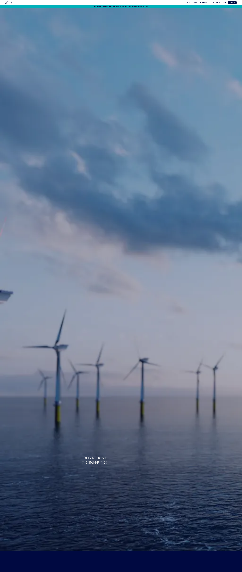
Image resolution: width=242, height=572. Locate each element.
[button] (195, 2)
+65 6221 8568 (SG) (131, 6)
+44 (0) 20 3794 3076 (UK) (121, 6)
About (188, 2)
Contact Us (232, 2)
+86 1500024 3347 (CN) (142, 6)
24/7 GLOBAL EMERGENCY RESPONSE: (104, 6)
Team (212, 2)
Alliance (218, 2)
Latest (224, 2)
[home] (8, 2)
